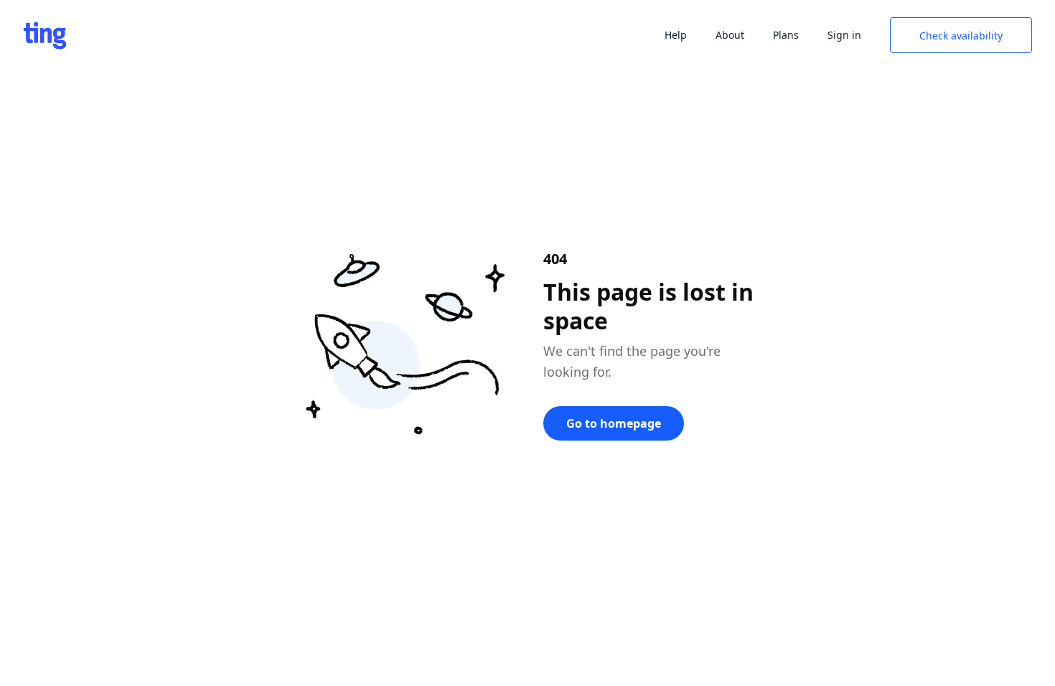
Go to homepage (613, 423)
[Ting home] (45, 36)
